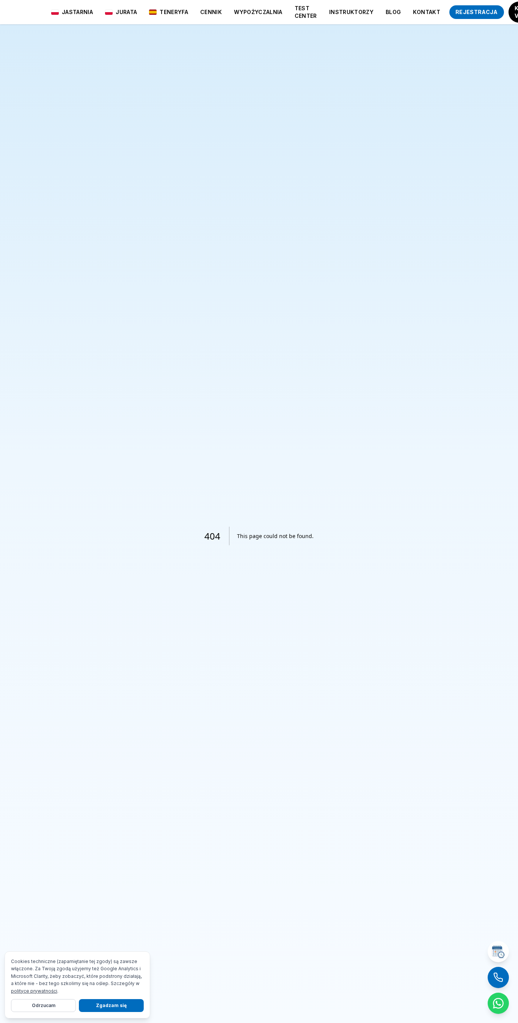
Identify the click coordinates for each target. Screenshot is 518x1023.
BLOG (393, 12)
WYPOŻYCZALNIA (258, 12)
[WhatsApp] (498, 1003)
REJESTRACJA (476, 12)
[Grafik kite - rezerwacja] (498, 951)
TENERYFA (174, 12)
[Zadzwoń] (498, 977)
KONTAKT (426, 12)
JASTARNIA (77, 12)
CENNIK (211, 12)
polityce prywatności (34, 991)
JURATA (126, 12)
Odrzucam (43, 1005)
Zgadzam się (111, 1005)
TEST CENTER (306, 12)
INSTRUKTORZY (351, 12)
